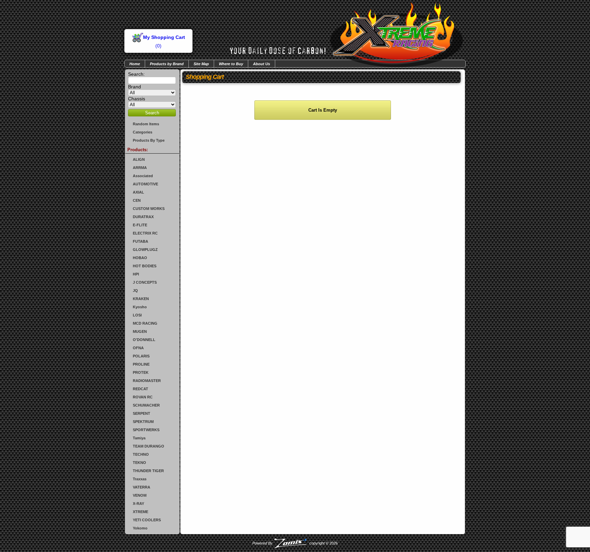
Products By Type (149, 140)
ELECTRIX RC (145, 233)
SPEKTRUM (143, 422)
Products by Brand (167, 64)
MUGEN (140, 331)
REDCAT (140, 389)
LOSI (137, 315)
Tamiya (139, 438)
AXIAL (138, 192)
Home (134, 64)
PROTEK (141, 372)
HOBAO (140, 258)
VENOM (139, 495)
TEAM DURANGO (148, 446)
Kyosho (140, 307)
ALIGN (139, 159)
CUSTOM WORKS (149, 209)
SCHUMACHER (146, 405)
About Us (261, 64)
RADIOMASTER (147, 381)
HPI (136, 274)
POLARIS (141, 356)
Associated (143, 176)
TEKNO (139, 463)
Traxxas (139, 479)
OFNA (138, 348)
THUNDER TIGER (148, 471)
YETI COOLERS (147, 520)
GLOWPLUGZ (145, 249)
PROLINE (141, 364)
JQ (135, 290)
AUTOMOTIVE (145, 184)
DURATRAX (143, 217)
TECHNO (141, 454)
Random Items (146, 124)
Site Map (201, 64)
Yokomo (140, 528)
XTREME (140, 512)
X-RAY (138, 503)
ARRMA (140, 168)
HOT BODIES (144, 266)
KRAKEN (141, 299)
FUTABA (140, 241)
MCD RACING (145, 323)
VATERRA (141, 487)
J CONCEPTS (145, 282)
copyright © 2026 (295, 543)
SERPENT (141, 413)
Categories (142, 132)
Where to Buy (231, 64)
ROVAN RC (143, 397)
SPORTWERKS (146, 430)
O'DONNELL (144, 340)
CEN (137, 200)
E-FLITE (140, 225)
